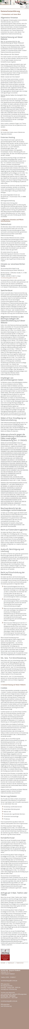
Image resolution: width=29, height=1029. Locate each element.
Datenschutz (19, 963)
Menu (22, 7)
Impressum (11, 963)
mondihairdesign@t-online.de (9, 278)
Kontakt (3, 963)
